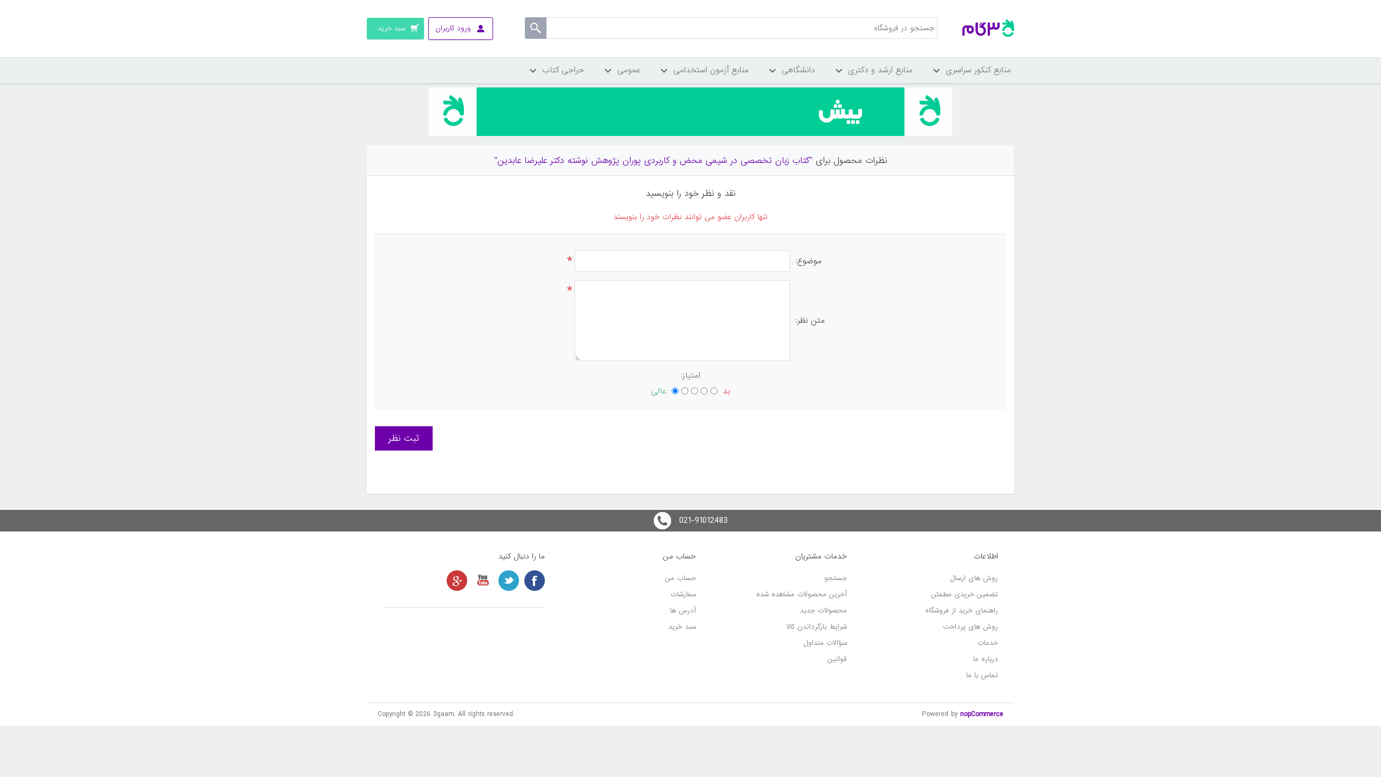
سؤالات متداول (825, 643)
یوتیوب (483, 580)
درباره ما (985, 659)
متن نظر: (810, 320)
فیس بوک (534, 580)
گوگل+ (457, 580)
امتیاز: (690, 375)
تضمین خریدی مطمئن (964, 594)
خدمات (987, 643)
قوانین (837, 659)
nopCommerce (981, 714)
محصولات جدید (823, 610)
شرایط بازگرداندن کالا (817, 627)
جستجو (835, 578)
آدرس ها (683, 610)
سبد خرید (682, 627)
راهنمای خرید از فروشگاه (961, 610)
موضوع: (809, 261)
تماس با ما (982, 675)
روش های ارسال (974, 578)
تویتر (508, 580)
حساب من (680, 578)
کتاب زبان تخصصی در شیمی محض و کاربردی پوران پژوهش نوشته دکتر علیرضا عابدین (653, 160)
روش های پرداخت (970, 627)
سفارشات (683, 594)
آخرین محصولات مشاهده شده (801, 594)
